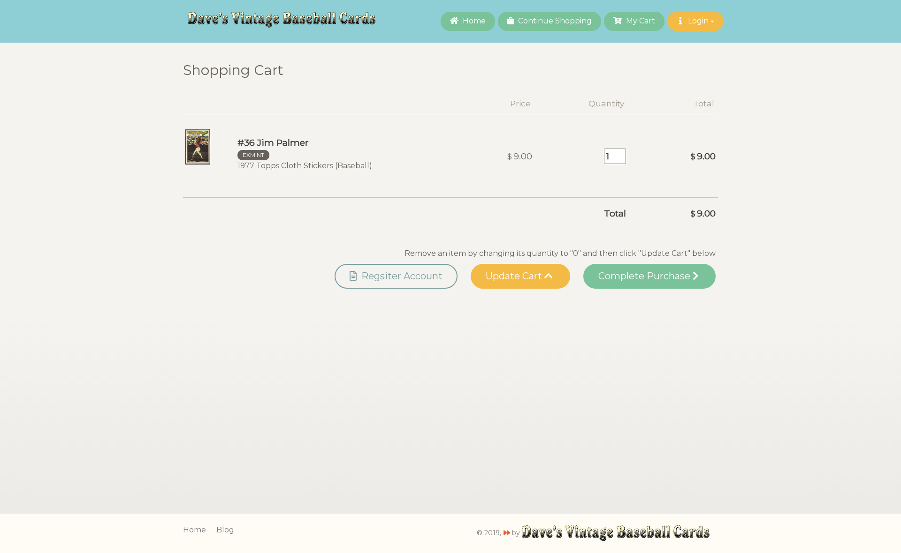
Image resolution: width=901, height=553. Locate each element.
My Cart (639, 20)
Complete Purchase (645, 276)
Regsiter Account (401, 276)
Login (698, 20)
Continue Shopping (554, 20)
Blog (225, 529)
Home (473, 20)
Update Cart (515, 276)
